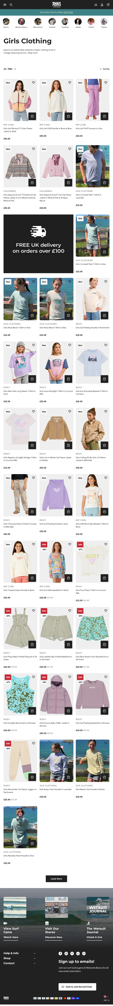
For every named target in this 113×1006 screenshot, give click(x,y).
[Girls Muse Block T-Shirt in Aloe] (20, 299)
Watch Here (11, 937)
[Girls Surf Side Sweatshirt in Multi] (56, 562)
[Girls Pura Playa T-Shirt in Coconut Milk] (92, 562)
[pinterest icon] (72, 953)
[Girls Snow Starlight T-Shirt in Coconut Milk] (56, 362)
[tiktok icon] (78, 953)
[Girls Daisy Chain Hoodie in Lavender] (56, 761)
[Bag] (108, 4)
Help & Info (11, 953)
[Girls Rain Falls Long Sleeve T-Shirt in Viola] (20, 362)
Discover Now (53, 937)
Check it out (94, 937)
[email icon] (84, 953)
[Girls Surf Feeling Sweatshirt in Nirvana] (92, 694)
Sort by (106, 69)
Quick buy (32, 116)
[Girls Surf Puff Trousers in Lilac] (92, 100)
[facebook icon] (60, 953)
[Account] (102, 4)
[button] (11, 4)
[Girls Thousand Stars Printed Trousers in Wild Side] (20, 495)
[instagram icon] (66, 953)
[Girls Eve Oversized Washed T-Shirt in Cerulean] (92, 362)
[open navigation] (5, 5)
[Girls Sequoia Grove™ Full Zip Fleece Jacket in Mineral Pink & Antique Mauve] (56, 166)
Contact (9, 963)
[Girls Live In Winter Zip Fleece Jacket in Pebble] (56, 429)
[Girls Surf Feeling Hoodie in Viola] (56, 495)
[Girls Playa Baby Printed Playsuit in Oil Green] (20, 628)
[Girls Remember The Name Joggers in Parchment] (20, 761)
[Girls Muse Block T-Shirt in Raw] (56, 299)
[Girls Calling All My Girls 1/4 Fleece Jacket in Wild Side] (92, 429)
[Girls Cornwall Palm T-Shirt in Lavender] (92, 166)
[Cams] (95, 4)
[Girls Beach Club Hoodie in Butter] (92, 761)
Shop (7, 958)
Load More (56, 878)
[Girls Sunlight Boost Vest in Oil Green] (20, 694)
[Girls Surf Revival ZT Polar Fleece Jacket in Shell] (20, 100)
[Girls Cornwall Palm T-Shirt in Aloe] (92, 235)
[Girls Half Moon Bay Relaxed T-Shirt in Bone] (92, 495)
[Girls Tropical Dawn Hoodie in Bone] (20, 562)
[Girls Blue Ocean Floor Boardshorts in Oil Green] (92, 628)
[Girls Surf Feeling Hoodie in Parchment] (92, 299)
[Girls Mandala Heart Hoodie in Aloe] (20, 827)
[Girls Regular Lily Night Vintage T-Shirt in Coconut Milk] (20, 429)
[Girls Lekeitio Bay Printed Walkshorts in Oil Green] (56, 628)
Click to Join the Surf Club (79, 986)
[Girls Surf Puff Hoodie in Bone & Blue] (56, 100)
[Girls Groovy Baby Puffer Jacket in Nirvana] (56, 694)
